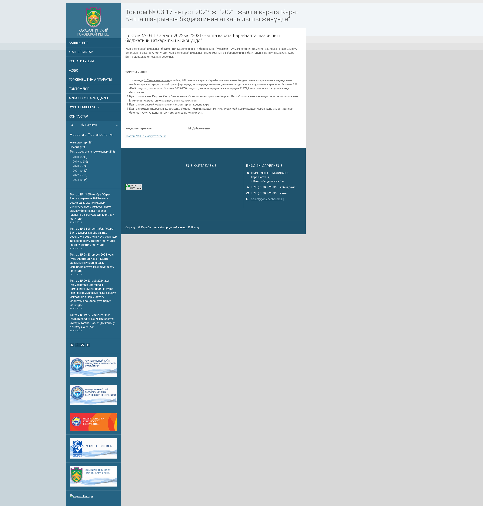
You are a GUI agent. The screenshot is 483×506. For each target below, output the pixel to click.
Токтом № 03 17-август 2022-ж (145, 136)
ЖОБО (73, 70)
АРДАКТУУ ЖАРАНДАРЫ (88, 98)
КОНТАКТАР (78, 116)
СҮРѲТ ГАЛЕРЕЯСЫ (84, 107)
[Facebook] (77, 345)
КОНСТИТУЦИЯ (81, 61)
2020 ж (77, 166)
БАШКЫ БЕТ (78, 43)
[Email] (72, 345)
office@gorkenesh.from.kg (267, 199)
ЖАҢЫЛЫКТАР (81, 52)
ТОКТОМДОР (79, 89)
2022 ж (77, 175)
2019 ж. (77, 161)
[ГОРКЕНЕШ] (93, 21)
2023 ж (77, 179)
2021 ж (77, 170)
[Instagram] (82, 345)
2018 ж (77, 157)
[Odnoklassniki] (88, 345)
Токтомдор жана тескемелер (89, 151)
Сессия (74, 147)
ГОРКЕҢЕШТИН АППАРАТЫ (90, 79)
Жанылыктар (78, 142)
